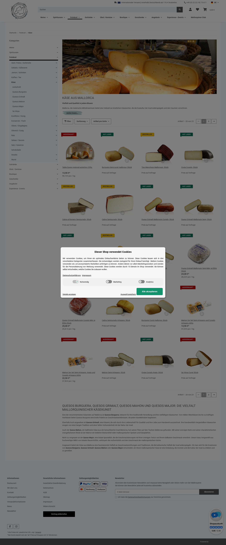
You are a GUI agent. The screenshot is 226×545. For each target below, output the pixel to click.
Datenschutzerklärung (72, 275)
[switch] (76, 281)
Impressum (86, 275)
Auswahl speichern (128, 294)
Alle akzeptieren (149, 291)
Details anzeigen (69, 294)
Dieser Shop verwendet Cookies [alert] (113, 251)
